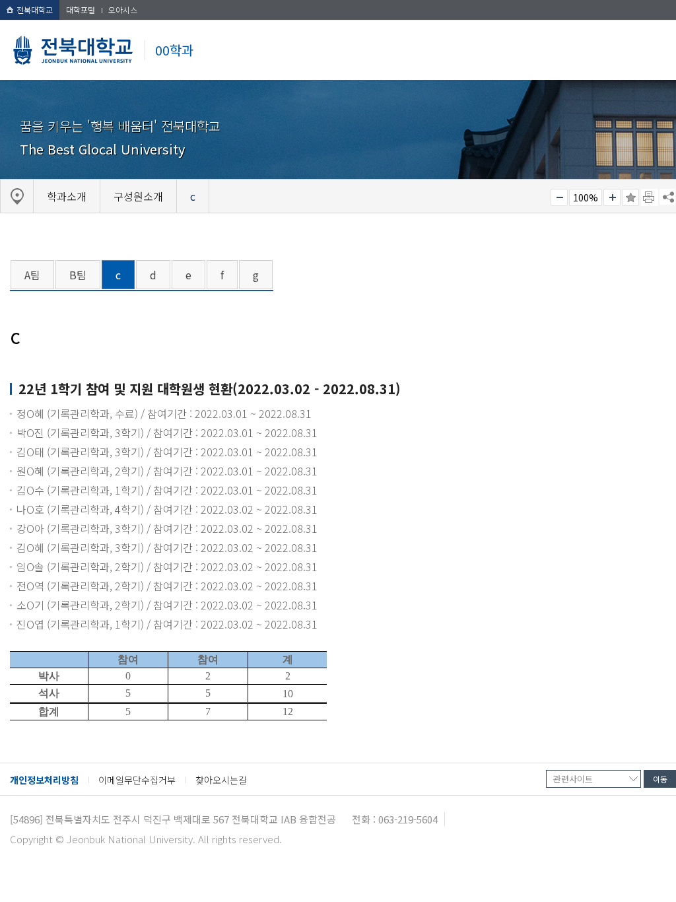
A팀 (32, 275)
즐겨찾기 (630, 197)
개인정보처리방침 (44, 779)
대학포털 (80, 9)
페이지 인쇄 (649, 197)
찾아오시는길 (221, 779)
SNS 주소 (667, 197)
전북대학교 (35, 9)
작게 (559, 197)
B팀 (77, 275)
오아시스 (122, 9)
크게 (612, 197)
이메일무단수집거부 (137, 779)
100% (585, 197)
